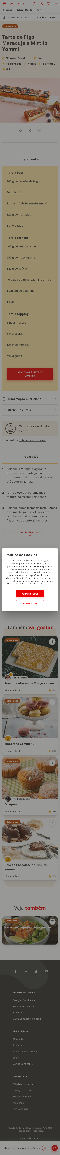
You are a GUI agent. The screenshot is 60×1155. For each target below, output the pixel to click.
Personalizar (30, 603)
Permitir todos (30, 593)
